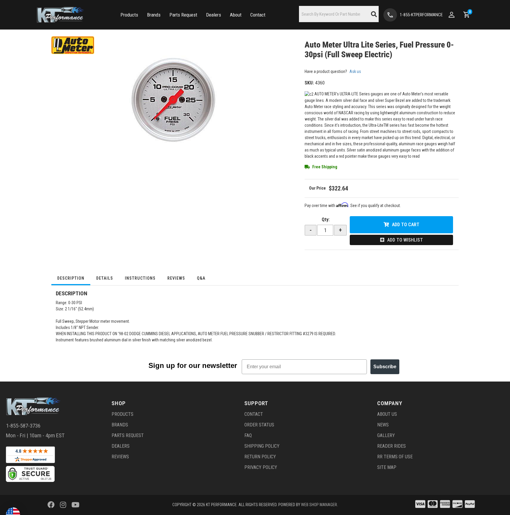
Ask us (355, 71)
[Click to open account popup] (451, 15)
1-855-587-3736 (23, 425)
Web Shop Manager (319, 504)
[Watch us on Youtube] (75, 505)
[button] (129, 14)
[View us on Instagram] (63, 505)
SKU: (309, 83)
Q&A (201, 278)
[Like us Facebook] (51, 505)
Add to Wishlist (405, 240)
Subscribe (384, 366)
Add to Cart (405, 224)
